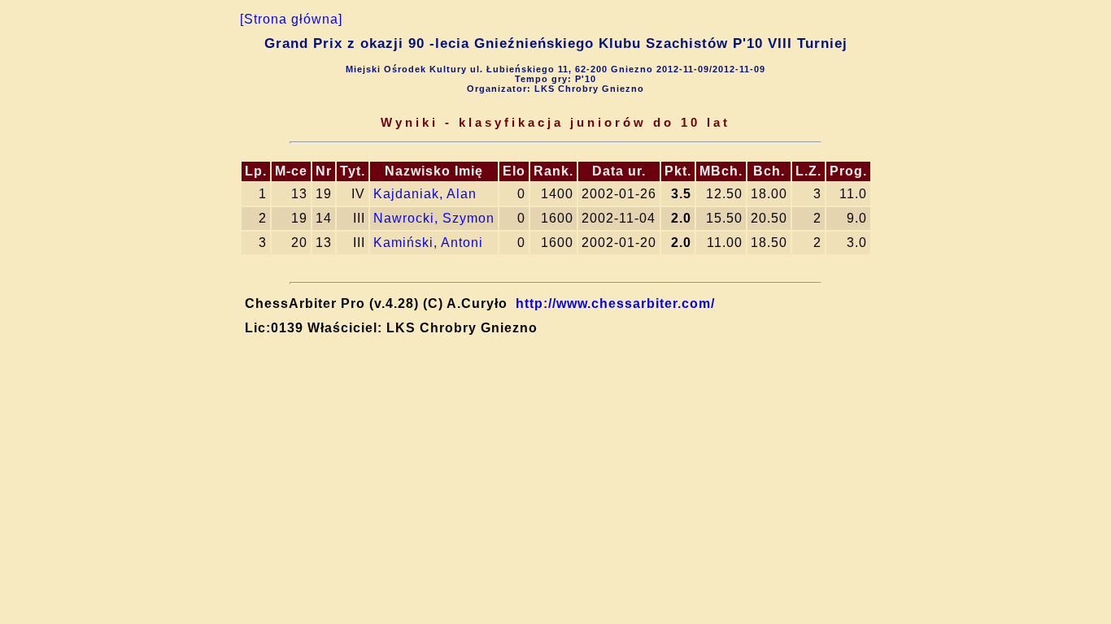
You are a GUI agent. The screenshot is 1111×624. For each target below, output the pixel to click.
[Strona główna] (291, 19)
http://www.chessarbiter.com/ (615, 303)
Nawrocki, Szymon (434, 218)
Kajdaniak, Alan (425, 194)
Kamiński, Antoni (428, 242)
